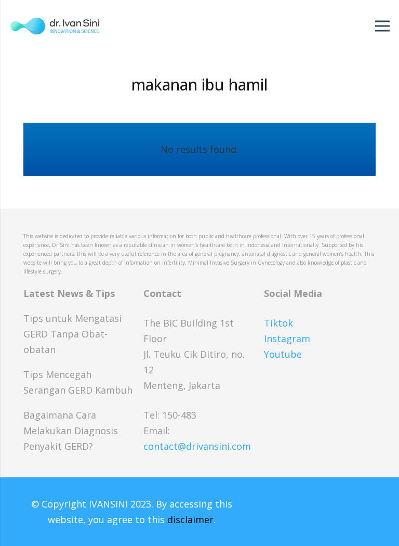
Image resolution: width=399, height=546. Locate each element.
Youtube (283, 354)
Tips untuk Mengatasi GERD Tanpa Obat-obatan (72, 334)
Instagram (287, 338)
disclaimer (190, 519)
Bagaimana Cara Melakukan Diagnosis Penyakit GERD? (70, 430)
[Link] (54, 26)
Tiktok (278, 323)
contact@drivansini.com (197, 446)
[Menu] (382, 26)
